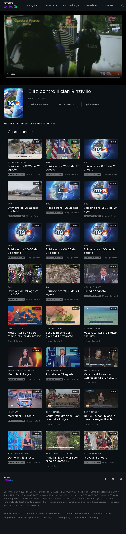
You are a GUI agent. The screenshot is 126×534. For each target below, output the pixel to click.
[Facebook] (105, 479)
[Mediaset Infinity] (10, 5)
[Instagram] (113, 479)
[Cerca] (123, 5)
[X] (121, 479)
